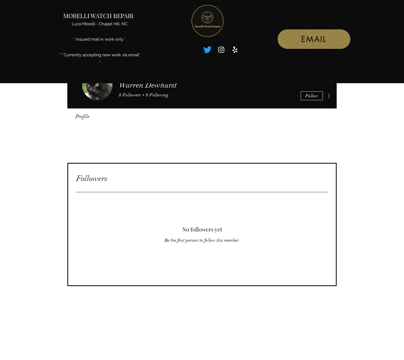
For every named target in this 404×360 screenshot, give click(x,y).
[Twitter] (207, 50)
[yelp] (235, 50)
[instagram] (221, 50)
